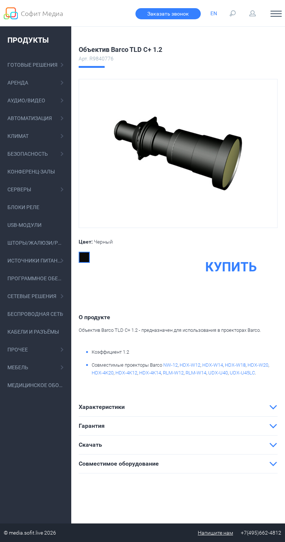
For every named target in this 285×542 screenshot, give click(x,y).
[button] (178, 407)
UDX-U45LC (242, 373)
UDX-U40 (218, 373)
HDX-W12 (190, 365)
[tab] (178, 407)
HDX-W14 (212, 365)
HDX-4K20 (103, 373)
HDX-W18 (235, 365)
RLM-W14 (196, 373)
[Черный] (84, 257)
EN (213, 13)
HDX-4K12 (126, 373)
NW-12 (170, 365)
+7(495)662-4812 (261, 533)
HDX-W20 (258, 365)
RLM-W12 (173, 373)
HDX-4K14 (150, 373)
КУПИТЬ (231, 267)
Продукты (28, 40)
